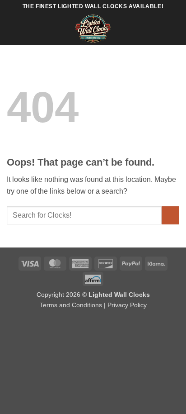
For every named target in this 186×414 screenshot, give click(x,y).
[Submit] (170, 215)
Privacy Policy (127, 305)
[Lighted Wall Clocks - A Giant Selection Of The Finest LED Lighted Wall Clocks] (93, 29)
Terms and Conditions (71, 305)
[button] (12, 29)
